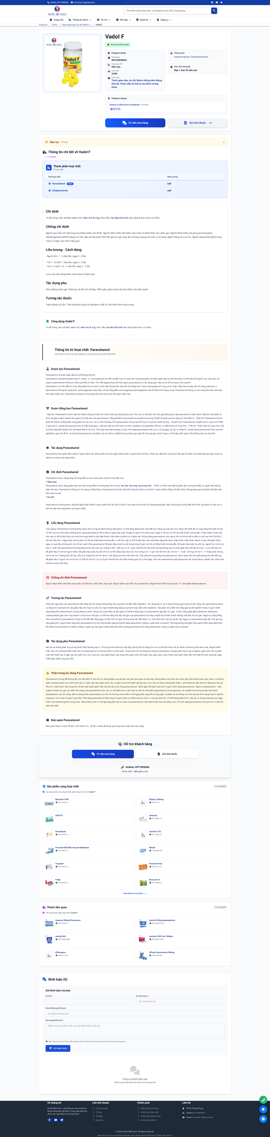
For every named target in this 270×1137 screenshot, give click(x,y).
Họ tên (49, 996)
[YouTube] (217, 2)
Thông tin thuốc (81, 19)
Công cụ (164, 19)
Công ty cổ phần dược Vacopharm (128, 105)
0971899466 (199, 1113)
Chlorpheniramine (199, 56)
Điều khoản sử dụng (149, 1108)
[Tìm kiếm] (214, 11)
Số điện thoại (142, 996)
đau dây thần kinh (120, 217)
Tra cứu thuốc (102, 1108)
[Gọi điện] (263, 1100)
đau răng (133, 485)
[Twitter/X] (221, 2)
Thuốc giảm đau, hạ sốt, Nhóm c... (76, 25)
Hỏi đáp (124, 19)
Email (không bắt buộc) (56, 1008)
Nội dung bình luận (55, 1020)
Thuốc (54, 25)
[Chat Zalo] (263, 1109)
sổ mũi (67, 217)
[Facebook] (212, 2)
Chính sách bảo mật (149, 1112)
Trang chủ (58, 19)
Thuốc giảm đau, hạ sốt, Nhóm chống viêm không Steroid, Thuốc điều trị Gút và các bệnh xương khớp (137, 83)
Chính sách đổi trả (149, 1120)
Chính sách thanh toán (151, 1116)
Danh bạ (144, 19)
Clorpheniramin (60, 190)
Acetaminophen (182, 56)
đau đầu (124, 485)
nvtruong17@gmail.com (202, 1117)
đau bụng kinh (144, 485)
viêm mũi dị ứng (91, 217)
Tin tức (104, 19)
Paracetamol (62, 183)
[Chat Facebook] (263, 1119)
